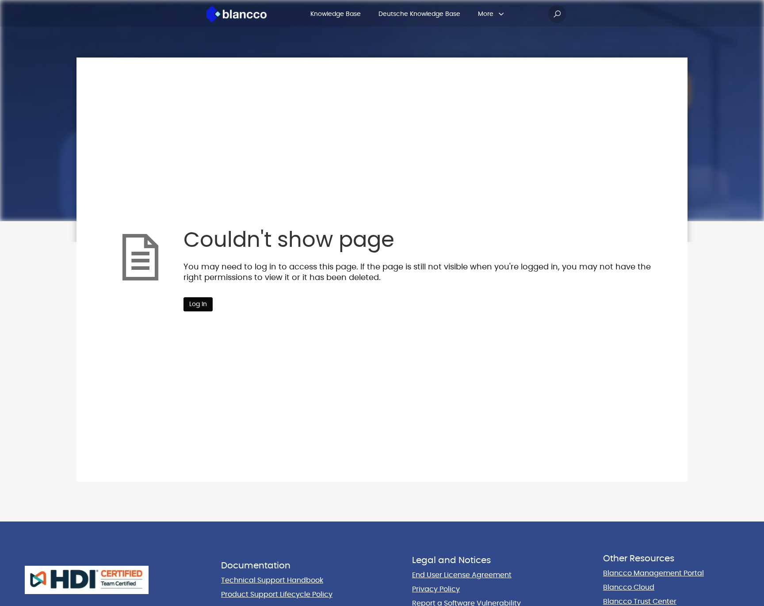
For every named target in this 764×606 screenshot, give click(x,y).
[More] (501, 14)
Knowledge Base (335, 14)
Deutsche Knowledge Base (419, 14)
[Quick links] (236, 14)
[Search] (557, 14)
